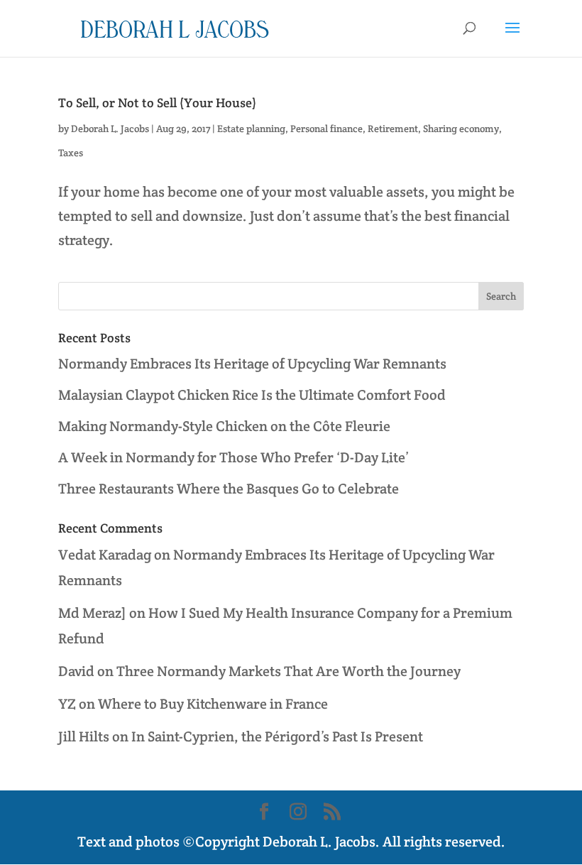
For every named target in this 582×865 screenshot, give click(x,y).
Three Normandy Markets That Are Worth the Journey (288, 671)
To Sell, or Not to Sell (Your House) (157, 102)
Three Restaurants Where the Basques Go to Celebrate (228, 488)
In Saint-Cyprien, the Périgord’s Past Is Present (277, 736)
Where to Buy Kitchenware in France (213, 704)
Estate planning (251, 128)
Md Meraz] (92, 613)
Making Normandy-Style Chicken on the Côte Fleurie (224, 426)
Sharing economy (461, 128)
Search (501, 296)
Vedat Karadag (104, 554)
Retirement (393, 128)
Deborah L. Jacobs (110, 128)
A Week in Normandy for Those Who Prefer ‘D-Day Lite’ (233, 457)
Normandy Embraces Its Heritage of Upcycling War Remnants (252, 363)
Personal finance (326, 128)
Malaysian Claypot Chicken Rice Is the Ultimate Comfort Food (252, 395)
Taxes (70, 152)
